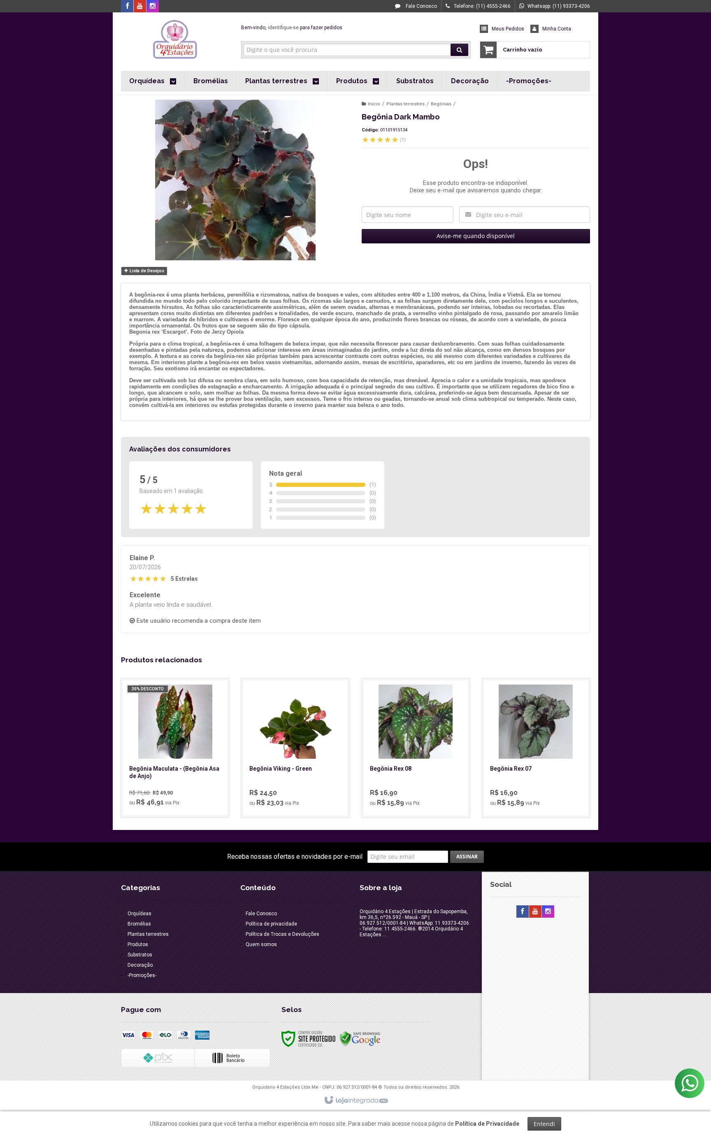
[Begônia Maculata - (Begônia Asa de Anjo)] (175, 747)
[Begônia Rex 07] (536, 748)
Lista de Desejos (146, 270)
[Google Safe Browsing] (360, 1038)
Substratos (140, 955)
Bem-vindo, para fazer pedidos (291, 27)
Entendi (544, 1124)
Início (374, 104)
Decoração (140, 965)
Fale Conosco (420, 6)
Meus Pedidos (508, 29)
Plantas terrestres (405, 104)
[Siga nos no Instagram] (152, 6)
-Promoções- (142, 975)
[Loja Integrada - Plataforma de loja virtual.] (356, 1100)
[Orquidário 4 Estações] (175, 39)
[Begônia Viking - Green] (295, 748)
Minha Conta (556, 29)
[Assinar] (467, 857)
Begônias (441, 104)
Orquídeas (139, 913)
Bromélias (139, 924)
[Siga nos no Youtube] (140, 6)
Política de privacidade (271, 924)
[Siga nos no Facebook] (127, 6)
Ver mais (179, 777)
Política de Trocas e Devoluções (282, 934)
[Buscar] (459, 50)
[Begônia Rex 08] (416, 748)
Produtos (138, 944)
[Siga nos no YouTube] (535, 912)
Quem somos (261, 944)
